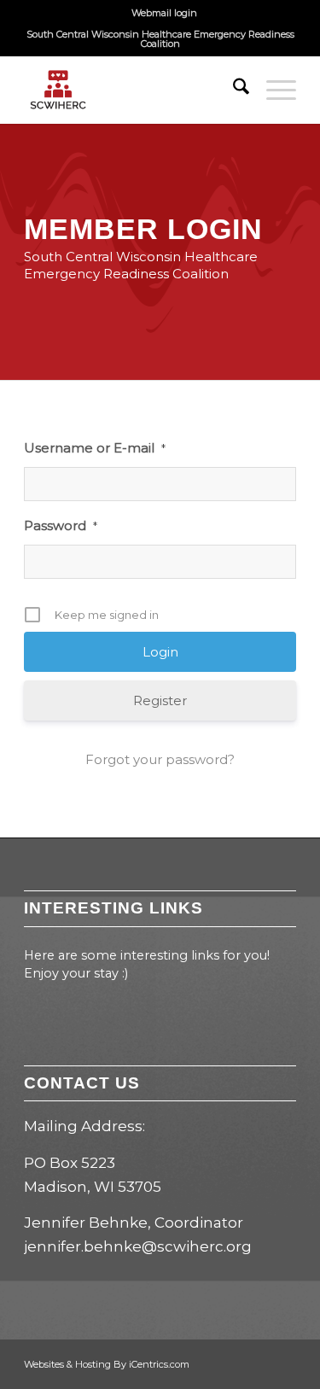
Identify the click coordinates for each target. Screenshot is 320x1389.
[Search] (232, 89)
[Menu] (272, 89)
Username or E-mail (95, 448)
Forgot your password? (160, 759)
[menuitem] (164, 13)
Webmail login (164, 13)
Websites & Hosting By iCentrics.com (106, 1364)
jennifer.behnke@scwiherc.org (138, 1246)
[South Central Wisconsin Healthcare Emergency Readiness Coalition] (132, 89)
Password (60, 525)
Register (160, 700)
